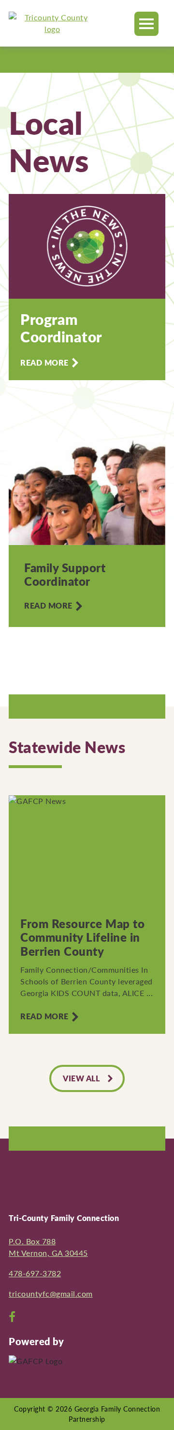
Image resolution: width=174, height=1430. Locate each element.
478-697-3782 (35, 1273)
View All (81, 1078)
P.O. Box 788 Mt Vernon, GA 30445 (48, 1247)
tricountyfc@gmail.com (51, 1293)
